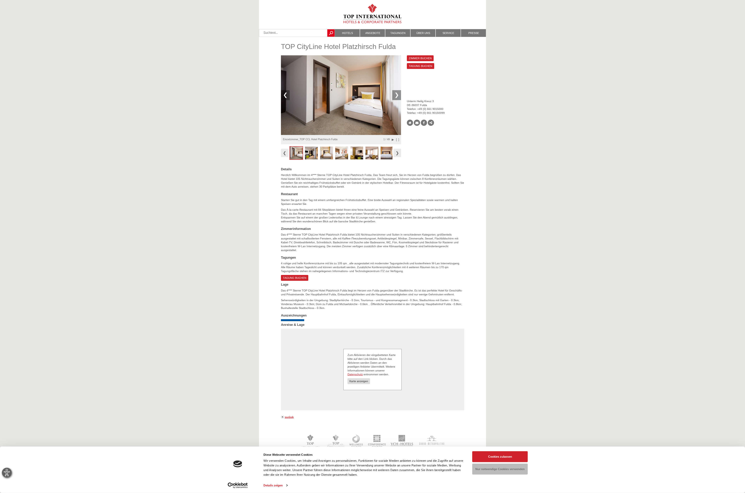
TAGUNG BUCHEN (420, 66)
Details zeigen (273, 485)
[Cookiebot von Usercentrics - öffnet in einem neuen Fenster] (238, 485)
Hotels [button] (347, 33)
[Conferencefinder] (377, 441)
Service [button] (448, 33)
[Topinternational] (311, 441)
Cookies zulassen (500, 456)
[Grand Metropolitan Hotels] (431, 441)
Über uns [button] (423, 33)
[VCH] (402, 441)
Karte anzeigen (358, 381)
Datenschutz (355, 374)
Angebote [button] (372, 33)
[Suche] (331, 33)
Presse (473, 33)
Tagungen (397, 33)
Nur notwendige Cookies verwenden (500, 468)
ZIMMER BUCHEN (420, 58)
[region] (341, 153)
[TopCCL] (335, 441)
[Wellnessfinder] (356, 441)
